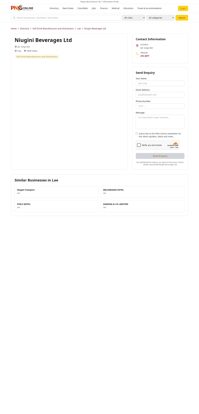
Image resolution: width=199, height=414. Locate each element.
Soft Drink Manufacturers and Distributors (53, 28)
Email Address (143, 89)
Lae (79, 28)
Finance (104, 8)
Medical (115, 8)
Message (140, 112)
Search (181, 17)
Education (128, 8)
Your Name (141, 78)
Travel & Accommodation (149, 8)
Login (183, 8)
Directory (54, 8)
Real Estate (68, 8)
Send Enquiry (160, 156)
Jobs (94, 8)
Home (14, 28)
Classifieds (83, 8)
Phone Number (143, 101)
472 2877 (144, 56)
